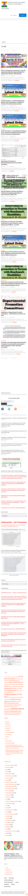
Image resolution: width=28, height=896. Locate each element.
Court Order (12, 686)
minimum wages (7, 699)
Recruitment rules (16, 711)
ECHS (20, 688)
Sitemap (7, 721)
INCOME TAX (8, 797)
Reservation (3, 280)
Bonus (7, 771)
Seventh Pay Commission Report (12, 713)
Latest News (4, 413)
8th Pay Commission (10, 765)
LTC (6, 805)
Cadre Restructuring (10, 775)
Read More (17, 80)
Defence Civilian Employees (11, 784)
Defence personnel (9, 786)
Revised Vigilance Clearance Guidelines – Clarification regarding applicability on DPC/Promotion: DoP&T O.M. (12, 193)
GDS (20, 690)
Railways (3, 129)
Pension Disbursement (9, 703)
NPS (6, 738)
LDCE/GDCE (20, 697)
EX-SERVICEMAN (9, 792)
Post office (8, 822)
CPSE (15, 686)
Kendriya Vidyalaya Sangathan (12, 801)
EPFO (5, 690)
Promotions (7, 709)
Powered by (3, 405)
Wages (7, 833)
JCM (2, 68)
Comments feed (9, 872)
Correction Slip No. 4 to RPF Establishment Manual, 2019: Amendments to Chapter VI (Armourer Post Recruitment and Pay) (12, 102)
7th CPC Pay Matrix (14, 676)
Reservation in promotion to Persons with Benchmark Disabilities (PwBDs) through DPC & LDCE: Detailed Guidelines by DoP (14, 283)
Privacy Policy (8, 734)
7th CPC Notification (7, 676)
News (7, 812)
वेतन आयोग (7, 835)
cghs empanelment (15, 682)
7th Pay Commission (10, 732)
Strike (11, 714)
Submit (23, 15)
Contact (7, 736)
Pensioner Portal (13, 705)
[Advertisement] (14, 26)
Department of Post (10, 688)
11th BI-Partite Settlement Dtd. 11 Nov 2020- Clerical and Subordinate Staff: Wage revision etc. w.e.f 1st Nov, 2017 (15, 747)
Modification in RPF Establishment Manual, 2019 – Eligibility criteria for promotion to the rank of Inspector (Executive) (13, 253)
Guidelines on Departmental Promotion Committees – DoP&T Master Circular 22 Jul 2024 (13, 314)
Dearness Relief (20, 686)
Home (5, 878)
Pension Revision (9, 820)
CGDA (16, 680)
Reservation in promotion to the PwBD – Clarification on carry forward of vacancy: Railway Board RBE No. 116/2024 (12, 223)
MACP (7, 807)
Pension (7, 818)
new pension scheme (10, 809)
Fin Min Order (8, 795)
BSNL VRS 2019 (9, 773)
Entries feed (8, 869)
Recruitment (7, 711)
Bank (7, 769)
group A (12, 692)
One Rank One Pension (10, 814)
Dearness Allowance (10, 782)
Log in (7, 867)
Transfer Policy (17, 714)
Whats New (8, 724)
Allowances (8, 767)
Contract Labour (14, 684)
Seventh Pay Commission (11, 831)
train (13, 714)
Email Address (5, 8)
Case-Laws (8, 778)
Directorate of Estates (10, 788)
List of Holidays (9, 803)
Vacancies (8, 730)
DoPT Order (3, 159)
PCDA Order (18, 701)
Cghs (7, 780)
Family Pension (12, 690)
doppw (17, 688)
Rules (7, 828)
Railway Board (17, 709)
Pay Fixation (12, 701)
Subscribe (4, 403)
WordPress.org (9, 874)
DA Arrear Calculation (10, 743)
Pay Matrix (8, 816)
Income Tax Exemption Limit (13, 697)
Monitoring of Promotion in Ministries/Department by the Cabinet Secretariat (11, 162)
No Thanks (14, 15)
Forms (18, 690)
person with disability (14, 706)
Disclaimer (8, 728)
